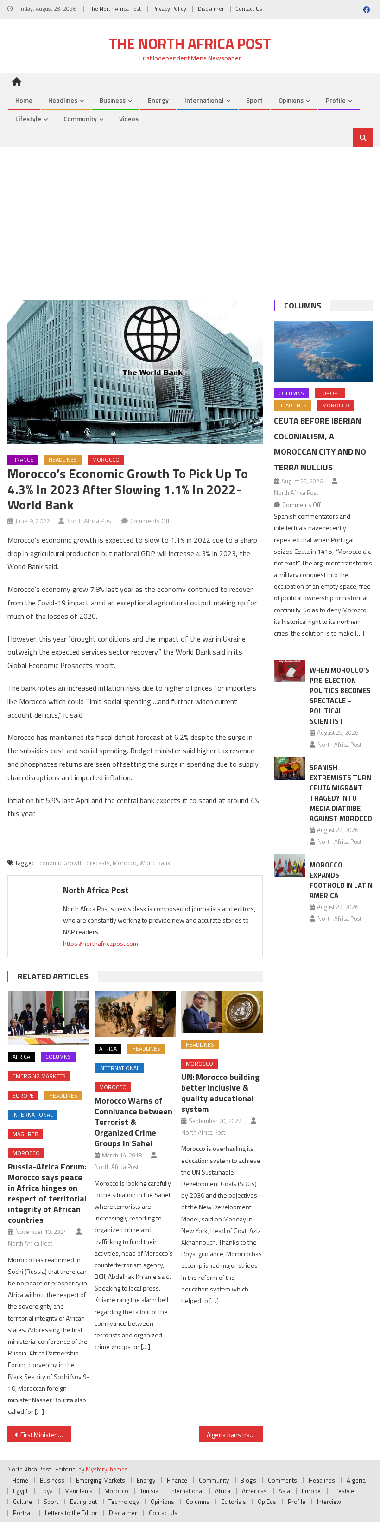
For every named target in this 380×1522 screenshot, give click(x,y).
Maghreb (25, 1134)
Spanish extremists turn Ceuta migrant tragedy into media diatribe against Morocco (341, 793)
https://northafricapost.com (100, 943)
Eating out (83, 1501)
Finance (22, 459)
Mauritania (78, 1491)
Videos (129, 118)
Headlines (62, 100)
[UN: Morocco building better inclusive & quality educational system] (222, 1012)
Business (113, 100)
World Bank (154, 862)
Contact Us (248, 8)
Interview (329, 1501)
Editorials (233, 1501)
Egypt (20, 1491)
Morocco (106, 459)
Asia (284, 1491)
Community (80, 118)
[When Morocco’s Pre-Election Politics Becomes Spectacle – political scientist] (289, 671)
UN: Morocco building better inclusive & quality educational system (220, 1093)
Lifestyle (28, 118)
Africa (21, 1056)
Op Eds (267, 1501)
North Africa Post (90, 521)
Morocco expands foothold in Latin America (341, 880)
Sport (254, 100)
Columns (58, 1056)
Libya (46, 1491)
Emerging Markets (39, 1076)
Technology (123, 1501)
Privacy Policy (169, 8)
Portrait (23, 1512)
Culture (22, 1501)
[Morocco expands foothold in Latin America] (289, 865)
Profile (336, 100)
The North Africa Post (115, 8)
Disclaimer (211, 8)
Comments (282, 1480)
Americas (254, 1491)
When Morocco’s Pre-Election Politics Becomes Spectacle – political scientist (340, 695)
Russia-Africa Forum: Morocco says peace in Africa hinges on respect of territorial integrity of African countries (47, 1193)
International (204, 100)
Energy (158, 100)
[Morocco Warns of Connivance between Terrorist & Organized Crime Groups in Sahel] (135, 1014)
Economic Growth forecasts (73, 862)
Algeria (356, 1480)
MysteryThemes (107, 1469)
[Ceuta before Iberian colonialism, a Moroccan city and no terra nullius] (323, 351)
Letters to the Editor (71, 1512)
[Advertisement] (190, 217)
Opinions (291, 100)
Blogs (248, 1480)
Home (23, 100)
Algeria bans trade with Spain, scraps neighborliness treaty (235, 1434)
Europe (23, 1095)
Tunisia (149, 1491)
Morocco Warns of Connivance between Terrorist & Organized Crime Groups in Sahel (133, 1122)
